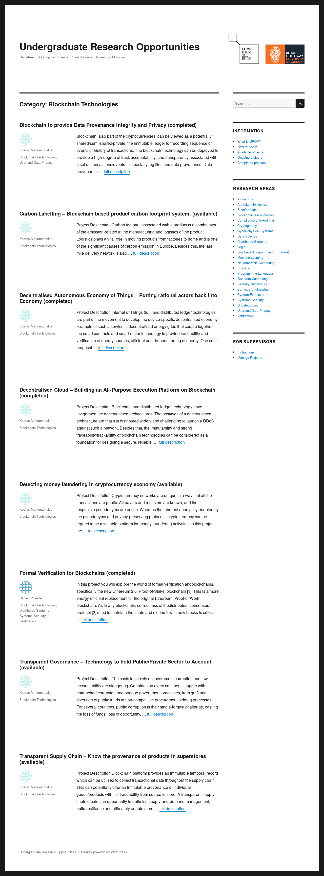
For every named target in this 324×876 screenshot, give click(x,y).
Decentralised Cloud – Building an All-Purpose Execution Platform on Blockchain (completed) (117, 392)
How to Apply (247, 146)
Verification (27, 621)
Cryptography (247, 225)
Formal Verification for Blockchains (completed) (77, 572)
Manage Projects (249, 357)
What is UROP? (249, 141)
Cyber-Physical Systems (255, 230)
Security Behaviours (252, 283)
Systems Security (32, 615)
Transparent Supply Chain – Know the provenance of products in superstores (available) (112, 758)
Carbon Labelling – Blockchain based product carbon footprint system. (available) (118, 213)
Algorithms (245, 199)
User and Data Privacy (36, 162)
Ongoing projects (249, 157)
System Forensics (250, 294)
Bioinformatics (247, 209)
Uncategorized (247, 305)
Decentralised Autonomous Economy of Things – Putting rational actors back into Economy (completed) (118, 297)
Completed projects (251, 162)
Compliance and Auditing (255, 220)
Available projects (250, 152)
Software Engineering (253, 289)
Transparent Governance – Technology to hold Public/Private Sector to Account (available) (115, 664)
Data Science (247, 236)
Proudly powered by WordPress (104, 851)
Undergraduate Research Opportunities (109, 46)
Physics (243, 268)
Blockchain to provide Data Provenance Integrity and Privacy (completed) (108, 124)
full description (117, 171)
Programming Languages (255, 273)
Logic (241, 246)
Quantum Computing (252, 278)
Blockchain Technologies (37, 157)
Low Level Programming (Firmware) (263, 252)
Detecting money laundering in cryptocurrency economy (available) (100, 484)
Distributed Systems (34, 610)
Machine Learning (250, 257)
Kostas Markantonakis (35, 150)
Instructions (246, 352)
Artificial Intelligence (252, 204)
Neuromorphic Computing (255, 262)
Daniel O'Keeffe (30, 598)
